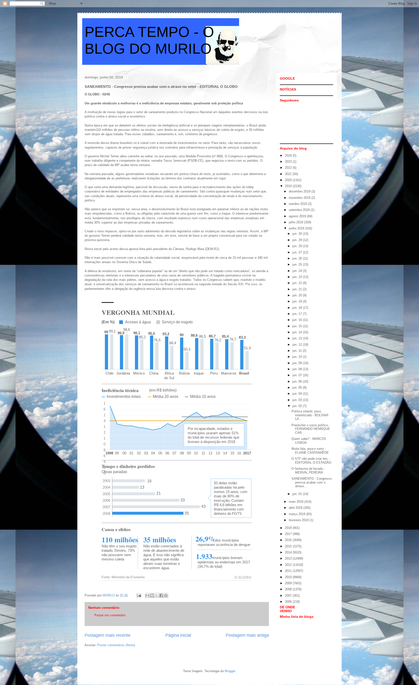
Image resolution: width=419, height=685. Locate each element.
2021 (289, 174)
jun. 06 (297, 381)
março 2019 (297, 514)
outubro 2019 (298, 204)
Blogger (230, 671)
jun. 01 (297, 494)
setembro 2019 (300, 210)
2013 (289, 558)
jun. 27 (297, 252)
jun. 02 (297, 406)
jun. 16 (297, 320)
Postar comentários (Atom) (116, 645)
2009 (289, 583)
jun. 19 (297, 301)
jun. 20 (297, 295)
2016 (289, 540)
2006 (289, 601)
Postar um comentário (109, 615)
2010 (289, 577)
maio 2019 (296, 501)
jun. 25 (297, 264)
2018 (289, 528)
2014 (289, 552)
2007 (289, 595)
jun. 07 (297, 375)
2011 (289, 571)
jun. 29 (297, 240)
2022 (289, 167)
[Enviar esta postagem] (138, 595)
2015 (289, 546)
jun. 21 (297, 289)
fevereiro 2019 (299, 520)
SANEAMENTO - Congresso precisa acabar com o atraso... (311, 482)
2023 (289, 161)
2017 (289, 534)
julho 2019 (296, 222)
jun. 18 (297, 307)
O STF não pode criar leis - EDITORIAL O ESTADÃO (311, 460)
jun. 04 (297, 393)
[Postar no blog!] (152, 595)
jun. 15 (297, 326)
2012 (289, 565)
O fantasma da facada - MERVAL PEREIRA (308, 470)
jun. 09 (297, 363)
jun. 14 (297, 332)
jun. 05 (297, 387)
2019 (289, 186)
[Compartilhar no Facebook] (161, 595)
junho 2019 (297, 228)
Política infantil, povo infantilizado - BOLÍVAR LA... (309, 415)
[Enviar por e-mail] (147, 595)
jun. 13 (297, 338)
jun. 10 (297, 357)
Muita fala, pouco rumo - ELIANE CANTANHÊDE (310, 450)
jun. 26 (297, 258)
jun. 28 (297, 246)
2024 (289, 155)
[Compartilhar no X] (156, 595)
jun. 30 (297, 233)
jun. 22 (297, 283)
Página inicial (178, 635)
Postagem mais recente (107, 635)
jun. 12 (297, 344)
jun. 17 (297, 314)
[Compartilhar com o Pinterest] (165, 595)
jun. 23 (297, 277)
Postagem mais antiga (247, 635)
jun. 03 (297, 400)
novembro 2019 (300, 198)
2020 (289, 180)
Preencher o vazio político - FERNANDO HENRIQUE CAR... (310, 428)
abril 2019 (296, 508)
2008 (289, 589)
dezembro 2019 (300, 191)
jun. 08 (297, 369)
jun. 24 (297, 271)
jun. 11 (297, 350)
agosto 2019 (298, 216)
